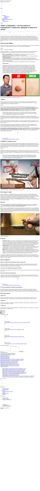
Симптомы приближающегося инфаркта (7, 354)
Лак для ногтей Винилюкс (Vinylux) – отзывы (10, 139)
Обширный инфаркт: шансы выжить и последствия (9, 365)
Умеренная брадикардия (4, 358)
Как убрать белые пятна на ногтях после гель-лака (11, 285)
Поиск (1, 8)
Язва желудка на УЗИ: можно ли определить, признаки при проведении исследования (17, 376)
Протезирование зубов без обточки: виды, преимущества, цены (13, 369)
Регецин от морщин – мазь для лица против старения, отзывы (16, 343)
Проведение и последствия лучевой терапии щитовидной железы (14, 373)
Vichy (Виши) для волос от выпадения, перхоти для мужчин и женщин (17, 322)
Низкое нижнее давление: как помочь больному (8, 361)
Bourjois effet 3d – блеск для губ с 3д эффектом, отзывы (14, 329)
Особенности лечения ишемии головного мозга (8, 363)
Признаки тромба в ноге (4, 356)
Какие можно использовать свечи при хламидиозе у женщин (13, 371)
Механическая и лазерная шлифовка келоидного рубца (14, 336)
